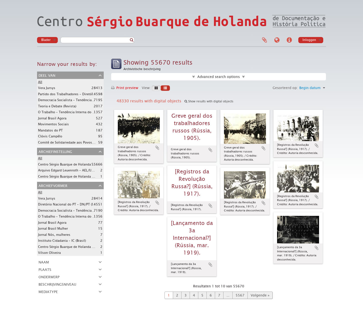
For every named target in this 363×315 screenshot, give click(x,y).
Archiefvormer (53, 185)
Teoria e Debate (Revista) (57, 106)
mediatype (48, 291)
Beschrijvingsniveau (57, 284)
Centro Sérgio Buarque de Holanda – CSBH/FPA (74, 164)
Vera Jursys (46, 88)
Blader (46, 40)
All (40, 82)
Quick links (289, 40)
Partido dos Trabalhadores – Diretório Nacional (74, 94)
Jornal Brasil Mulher (53, 228)
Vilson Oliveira (49, 253)
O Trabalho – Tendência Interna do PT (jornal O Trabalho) (82, 112)
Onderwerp (49, 276)
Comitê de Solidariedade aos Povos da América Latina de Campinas (90, 142)
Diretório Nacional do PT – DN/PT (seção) (70, 204)
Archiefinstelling (55, 151)
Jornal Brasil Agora (52, 118)
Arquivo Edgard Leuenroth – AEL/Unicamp (70, 170)
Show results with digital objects (210, 101)
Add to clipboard (157, 147)
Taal (277, 40)
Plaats (45, 269)
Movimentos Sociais (53, 124)
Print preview (126, 88)
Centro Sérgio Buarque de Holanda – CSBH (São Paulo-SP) (81, 247)
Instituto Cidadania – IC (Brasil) (62, 240)
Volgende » (260, 295)
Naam (44, 262)
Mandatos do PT (50, 130)
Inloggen (309, 40)
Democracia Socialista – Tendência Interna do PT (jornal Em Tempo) (90, 100)
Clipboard (264, 40)
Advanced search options (218, 77)
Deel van (47, 75)
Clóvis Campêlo (50, 136)
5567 (240, 295)
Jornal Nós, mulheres (54, 235)
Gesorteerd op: (285, 88)
